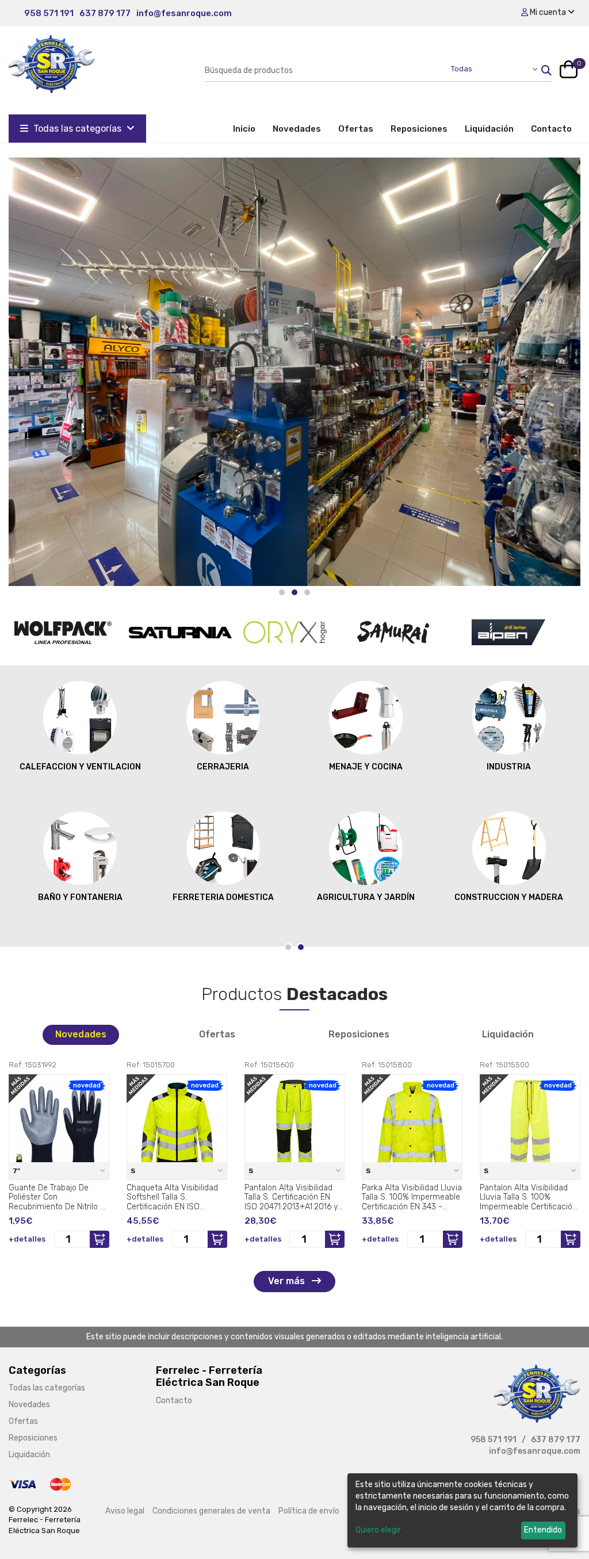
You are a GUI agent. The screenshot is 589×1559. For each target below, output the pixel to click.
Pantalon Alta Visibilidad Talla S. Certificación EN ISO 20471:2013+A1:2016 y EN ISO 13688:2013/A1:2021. (294, 1197)
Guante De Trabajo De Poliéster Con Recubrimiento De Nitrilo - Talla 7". (56, 1197)
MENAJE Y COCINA (366, 767)
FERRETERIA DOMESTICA (223, 897)
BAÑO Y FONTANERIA (80, 897)
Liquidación (489, 129)
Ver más (287, 1280)
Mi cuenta (548, 12)
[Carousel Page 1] (282, 592)
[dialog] (462, 1510)
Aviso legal (124, 1511)
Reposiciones (419, 129)
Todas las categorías (77, 128)
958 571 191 (49, 13)
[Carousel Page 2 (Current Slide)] (301, 947)
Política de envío (308, 1511)
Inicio (248, 128)
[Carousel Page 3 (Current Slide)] (307, 592)
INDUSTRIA (509, 767)
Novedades (297, 129)
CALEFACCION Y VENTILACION (80, 767)
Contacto (551, 129)
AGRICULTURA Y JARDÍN (366, 897)
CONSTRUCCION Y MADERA (508, 897)
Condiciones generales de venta (211, 1511)
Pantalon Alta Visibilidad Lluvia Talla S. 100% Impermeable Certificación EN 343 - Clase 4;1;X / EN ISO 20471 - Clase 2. (528, 1197)
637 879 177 (105, 13)
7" (17, 1171)
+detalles (27, 1239)
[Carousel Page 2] (294, 592)
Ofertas (355, 129)
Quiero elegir (378, 1530)
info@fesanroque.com (184, 13)
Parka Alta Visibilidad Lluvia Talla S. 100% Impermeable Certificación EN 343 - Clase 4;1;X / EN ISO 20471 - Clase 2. (412, 1197)
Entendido (543, 1530)
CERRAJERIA (223, 767)
